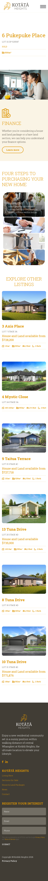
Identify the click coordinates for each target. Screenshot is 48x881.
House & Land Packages (13, 785)
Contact (6, 794)
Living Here (7, 775)
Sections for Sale (10, 780)
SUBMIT (6, 844)
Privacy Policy (40, 837)
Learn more (12, 149)
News (4, 789)
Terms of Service (10, 839)
